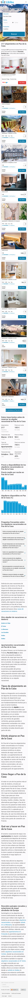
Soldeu (3, 638)
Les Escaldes (5, 632)
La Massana (4, 629)
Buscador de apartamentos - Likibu (7, 1)
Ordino (3, 635)
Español (14, 989)
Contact (10, 996)
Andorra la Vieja (5, 623)
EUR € (22, 989)
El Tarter (3, 626)
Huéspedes (6, 26)
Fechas (5, 20)
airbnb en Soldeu (14, 970)
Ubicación (6, 14)
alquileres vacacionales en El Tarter (13, 961)
